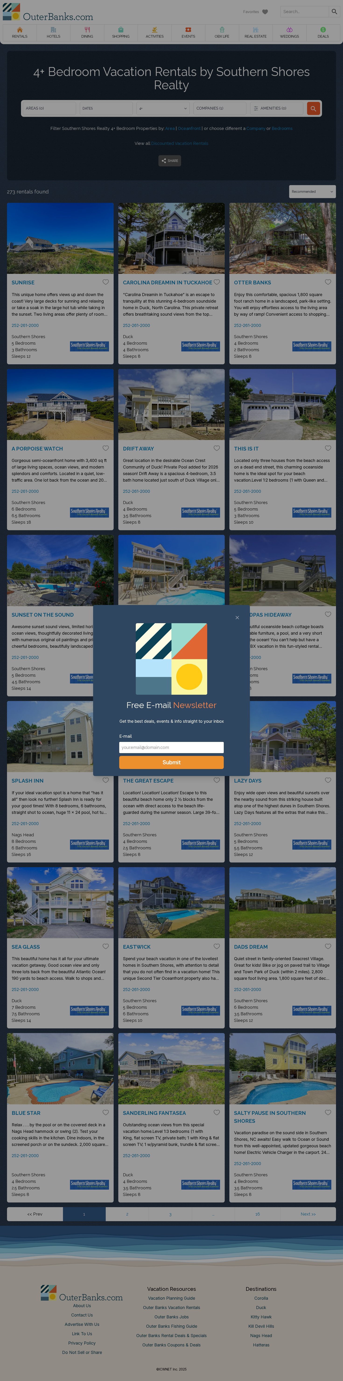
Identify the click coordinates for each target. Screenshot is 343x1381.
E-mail (125, 736)
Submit (172, 762)
